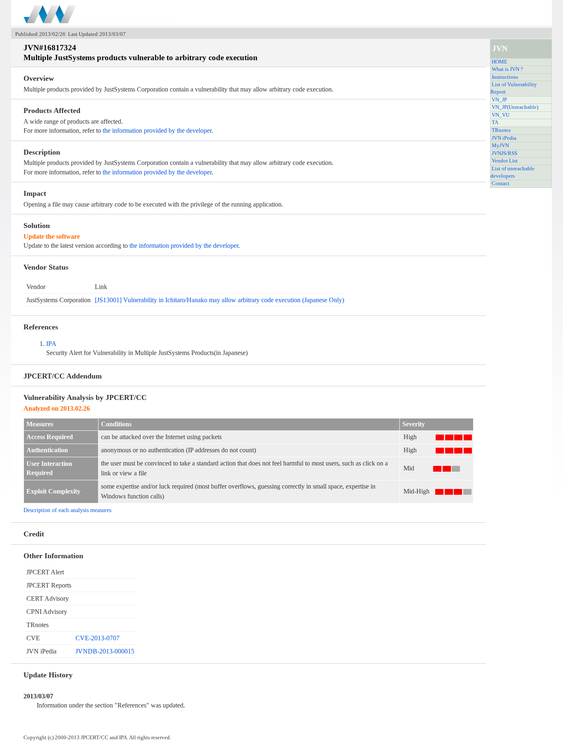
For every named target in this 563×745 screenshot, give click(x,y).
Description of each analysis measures (67, 510)
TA (495, 122)
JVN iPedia (504, 138)
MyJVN (500, 145)
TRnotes (501, 130)
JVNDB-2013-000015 (104, 651)
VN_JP (499, 100)
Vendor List (505, 161)
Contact (500, 183)
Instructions (505, 77)
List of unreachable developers (512, 172)
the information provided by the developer (157, 130)
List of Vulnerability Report (513, 88)
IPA (51, 343)
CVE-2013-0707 (97, 638)
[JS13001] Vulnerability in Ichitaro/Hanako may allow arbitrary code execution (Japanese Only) (219, 299)
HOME (499, 62)
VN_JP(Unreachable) (515, 107)
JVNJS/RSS (504, 153)
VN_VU (500, 115)
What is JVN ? (507, 69)
